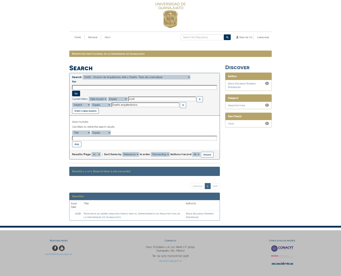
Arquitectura (236, 105)
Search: (77, 77)
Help (107, 37)
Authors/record (180, 154)
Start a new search (85, 110)
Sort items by (112, 154)
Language (263, 37)
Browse (93, 37)
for (74, 81)
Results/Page (81, 154)
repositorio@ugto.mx (170, 261)
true (231, 123)
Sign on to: (246, 37)
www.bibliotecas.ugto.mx (58, 254)
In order (145, 154)
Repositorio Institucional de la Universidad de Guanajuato (108, 53)
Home (78, 37)
